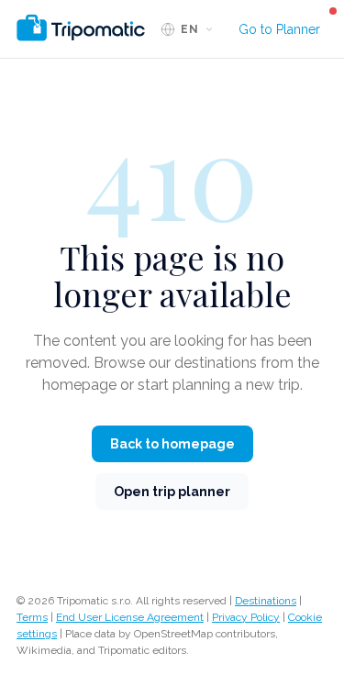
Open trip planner (172, 491)
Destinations (265, 600)
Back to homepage (172, 444)
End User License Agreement (130, 617)
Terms (32, 617)
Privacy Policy (246, 617)
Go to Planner (279, 29)
